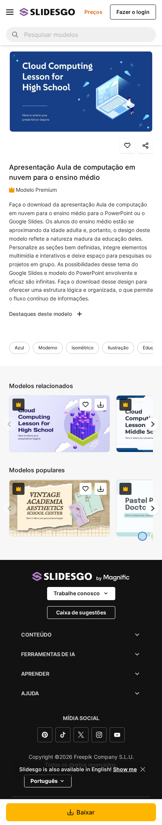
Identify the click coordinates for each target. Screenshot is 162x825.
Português (44, 781)
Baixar (85, 812)
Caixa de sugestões (81, 612)
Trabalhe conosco (76, 593)
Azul (19, 347)
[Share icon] (145, 145)
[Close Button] (143, 769)
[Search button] (15, 34)
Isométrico (82, 347)
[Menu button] (10, 12)
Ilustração (118, 347)
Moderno (47, 347)
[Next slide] (152, 424)
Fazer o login (133, 12)
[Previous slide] (10, 424)
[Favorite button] (127, 145)
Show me (125, 769)
